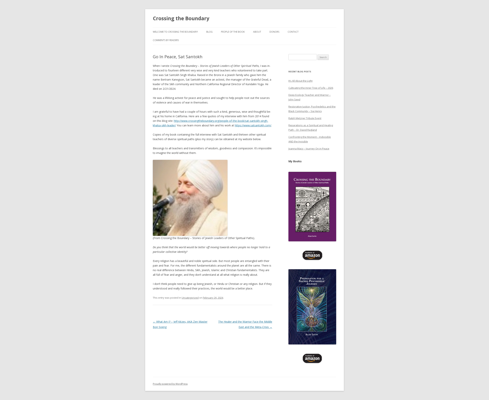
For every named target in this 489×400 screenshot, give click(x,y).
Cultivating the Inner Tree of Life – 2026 (310, 88)
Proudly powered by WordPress (170, 383)
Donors (274, 31)
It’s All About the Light (300, 80)
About (257, 31)
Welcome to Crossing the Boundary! (175, 31)
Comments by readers (166, 40)
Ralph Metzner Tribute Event (304, 118)
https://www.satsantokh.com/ (253, 125)
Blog (209, 31)
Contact (293, 31)
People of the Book (233, 31)
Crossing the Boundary (181, 18)
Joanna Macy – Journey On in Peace (308, 148)
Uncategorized (190, 297)
